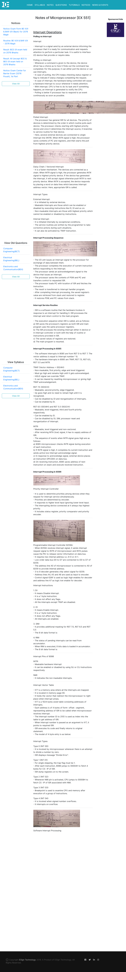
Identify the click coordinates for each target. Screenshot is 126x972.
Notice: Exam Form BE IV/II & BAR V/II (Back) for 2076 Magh (15, 31)
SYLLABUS (40, 5)
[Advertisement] (16, 125)
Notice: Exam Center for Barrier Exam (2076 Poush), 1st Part (14, 73)
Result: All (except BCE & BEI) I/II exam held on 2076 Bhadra (15, 61)
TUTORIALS (74, 5)
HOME (30, 5)
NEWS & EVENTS (100, 5)
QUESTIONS (61, 5)
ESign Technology (27, 959)
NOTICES (86, 5)
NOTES (50, 5)
